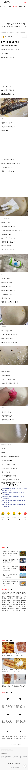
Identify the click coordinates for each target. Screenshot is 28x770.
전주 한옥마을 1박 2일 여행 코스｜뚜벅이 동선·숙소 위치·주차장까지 (8, 706)
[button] (24, 765)
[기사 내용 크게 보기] (25, 37)
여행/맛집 (5, 555)
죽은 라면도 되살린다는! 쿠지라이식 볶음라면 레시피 (20, 670)
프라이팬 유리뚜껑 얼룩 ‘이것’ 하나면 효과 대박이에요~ (13, 493)
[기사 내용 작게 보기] (23, 37)
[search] (25, 2)
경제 (9, 6)
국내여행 (5, 577)
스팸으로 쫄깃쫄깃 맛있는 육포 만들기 (20, 654)
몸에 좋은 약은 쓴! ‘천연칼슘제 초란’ (7, 685)
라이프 (15, 6)
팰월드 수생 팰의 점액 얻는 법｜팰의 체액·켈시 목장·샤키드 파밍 (20, 737)
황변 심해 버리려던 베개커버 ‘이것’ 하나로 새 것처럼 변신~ (13, 501)
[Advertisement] (14, 14)
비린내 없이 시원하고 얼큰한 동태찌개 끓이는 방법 (7, 654)
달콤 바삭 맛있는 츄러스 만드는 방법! (8, 670)
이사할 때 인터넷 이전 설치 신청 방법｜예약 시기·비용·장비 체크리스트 (20, 706)
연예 (5, 6)
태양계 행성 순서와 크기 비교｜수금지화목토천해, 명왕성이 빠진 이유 (20, 722)
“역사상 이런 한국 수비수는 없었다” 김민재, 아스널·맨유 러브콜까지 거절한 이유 (10, 568)
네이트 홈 (10, 763)
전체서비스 (17, 763)
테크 (20, 6)
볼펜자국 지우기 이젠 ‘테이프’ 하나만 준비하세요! (20, 686)
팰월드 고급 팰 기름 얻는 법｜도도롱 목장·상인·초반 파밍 (8, 737)
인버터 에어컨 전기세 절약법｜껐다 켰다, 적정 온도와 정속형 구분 (8, 722)
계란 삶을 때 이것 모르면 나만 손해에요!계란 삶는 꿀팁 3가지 (14, 489)
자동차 (4, 562)
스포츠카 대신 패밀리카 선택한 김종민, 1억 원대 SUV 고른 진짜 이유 (10, 561)
